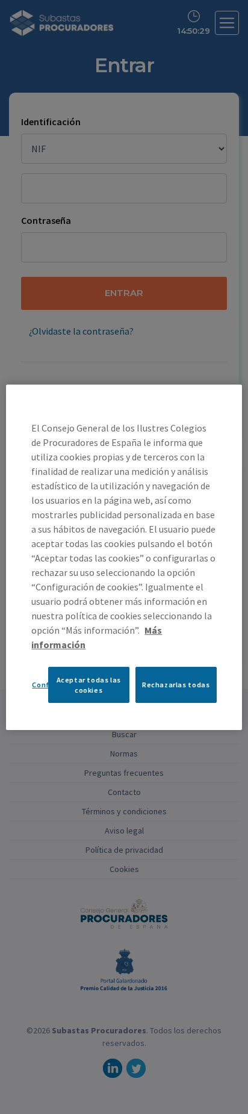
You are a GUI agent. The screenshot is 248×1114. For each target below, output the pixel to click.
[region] (123, 556)
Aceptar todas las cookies (89, 684)
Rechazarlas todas (175, 684)
